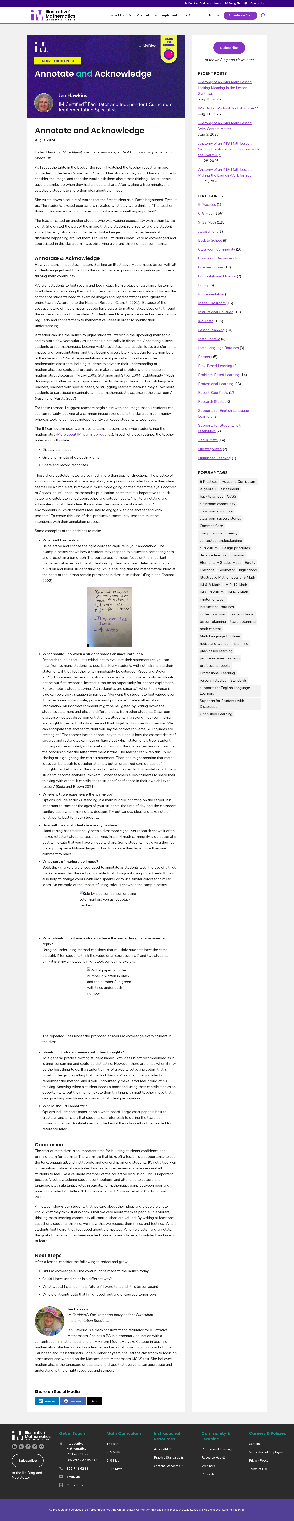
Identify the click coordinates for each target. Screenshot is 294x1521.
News (218, 3)
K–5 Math (205, 321)
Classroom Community (216, 249)
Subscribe (229, 47)
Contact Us (257, 3)
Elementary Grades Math (220, 562)
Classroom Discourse (215, 258)
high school (248, 570)
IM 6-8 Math (210, 584)
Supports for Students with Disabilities (222, 703)
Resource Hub (211, 1457)
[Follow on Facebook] (28, 1446)
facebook (75, 1401)
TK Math (112, 1444)
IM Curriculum (212, 592)
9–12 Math (207, 222)
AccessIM (161, 1449)
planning (241, 643)
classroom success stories (220, 518)
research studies (213, 680)
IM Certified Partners (198, 3)
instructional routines (217, 606)
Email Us (73, 1477)
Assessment (208, 231)
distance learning (213, 555)
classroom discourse (216, 511)
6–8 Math (206, 213)
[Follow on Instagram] (21, 1446)
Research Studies (212, 401)
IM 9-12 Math (235, 584)
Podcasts (208, 1474)
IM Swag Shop (234, 3)
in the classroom (213, 614)
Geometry (226, 570)
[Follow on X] (34, 1446)
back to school (211, 496)
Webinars (208, 1466)
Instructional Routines (215, 312)
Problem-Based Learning (218, 374)
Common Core (211, 525)
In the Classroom (212, 303)
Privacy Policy (258, 1460)
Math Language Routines (218, 347)
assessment (230, 489)
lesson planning (243, 621)
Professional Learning (215, 383)
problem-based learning (220, 658)
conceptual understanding (221, 540)
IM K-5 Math (238, 592)
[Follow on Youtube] (41, 1446)
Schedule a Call (240, 15)
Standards (238, 680)
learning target (242, 614)
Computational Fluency (217, 276)
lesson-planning (213, 621)
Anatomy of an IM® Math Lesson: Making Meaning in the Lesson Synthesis (225, 88)
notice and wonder (215, 643)
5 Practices (207, 204)
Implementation (211, 294)
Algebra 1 (208, 489)
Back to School (210, 240)
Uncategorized (210, 449)
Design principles (236, 548)
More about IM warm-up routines (84, 434)
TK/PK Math (208, 440)
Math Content (209, 339)
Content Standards (167, 1466)
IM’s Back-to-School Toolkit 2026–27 (228, 108)
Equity (203, 285)
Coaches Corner (210, 267)
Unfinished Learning (214, 458)
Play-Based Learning (215, 365)
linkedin (49, 1401)
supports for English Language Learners (225, 690)
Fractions (207, 570)
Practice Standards (167, 1457)
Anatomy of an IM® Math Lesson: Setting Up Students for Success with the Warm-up (228, 149)
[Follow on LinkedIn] (14, 1446)
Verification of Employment (268, 1452)
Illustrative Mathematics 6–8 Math (227, 577)
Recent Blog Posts (213, 392)
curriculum (209, 548)
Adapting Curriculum (239, 481)
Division (238, 555)
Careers (254, 1444)
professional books (215, 665)
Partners (205, 356)
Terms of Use (258, 1469)
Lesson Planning (211, 330)
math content (210, 628)
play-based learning (216, 651)
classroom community (217, 503)
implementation (212, 599)
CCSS (231, 496)
